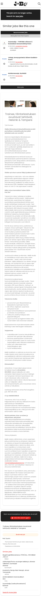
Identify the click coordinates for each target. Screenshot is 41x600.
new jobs (19, 16)
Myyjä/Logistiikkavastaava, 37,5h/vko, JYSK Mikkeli (19, 555)
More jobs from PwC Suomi (20, 36)
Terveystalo (19, 62)
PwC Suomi (6, 538)
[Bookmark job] (4, 48)
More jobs (20, 87)
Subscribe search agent (21, 518)
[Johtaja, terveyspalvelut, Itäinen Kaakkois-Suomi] (4, 59)
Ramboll (5, 586)
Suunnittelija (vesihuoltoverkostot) (14, 584)
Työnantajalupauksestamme (14, 463)
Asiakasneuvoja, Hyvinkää (17, 73)
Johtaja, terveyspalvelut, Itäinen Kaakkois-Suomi (23, 59)
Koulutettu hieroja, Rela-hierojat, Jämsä (16, 570)
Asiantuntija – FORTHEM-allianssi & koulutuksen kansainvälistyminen (20, 43)
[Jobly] (20, 4)
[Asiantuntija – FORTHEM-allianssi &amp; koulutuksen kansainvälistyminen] (4, 43)
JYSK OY (5, 557)
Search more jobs (10, 592)
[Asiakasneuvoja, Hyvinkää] (4, 74)
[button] (37, 14)
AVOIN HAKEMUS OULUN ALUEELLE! (13, 577)
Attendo (5, 566)
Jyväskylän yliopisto (21, 46)
